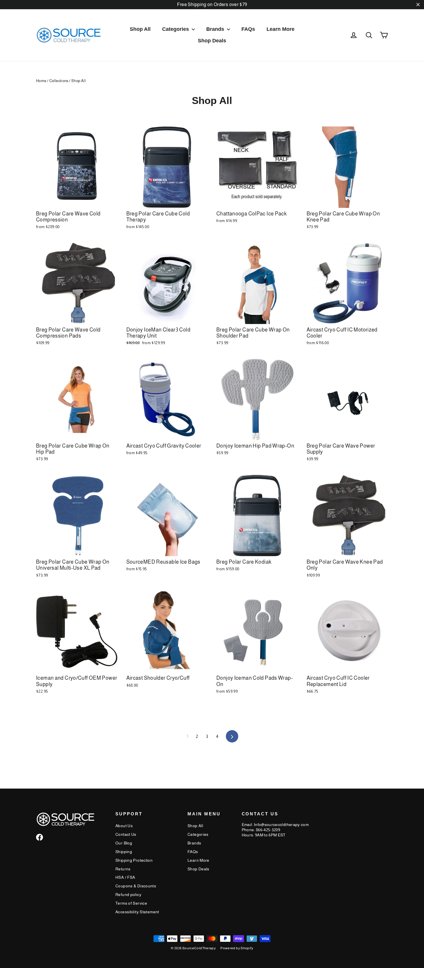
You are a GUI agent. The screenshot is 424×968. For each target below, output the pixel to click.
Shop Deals (212, 40)
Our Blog (123, 843)
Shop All (140, 29)
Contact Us (125, 834)
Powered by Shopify (236, 948)
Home (41, 81)
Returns (123, 869)
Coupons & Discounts (135, 886)
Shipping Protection (134, 860)
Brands (216, 29)
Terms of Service (131, 903)
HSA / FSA (125, 877)
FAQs (248, 29)
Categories (176, 29)
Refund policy (128, 894)
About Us (124, 825)
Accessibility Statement (137, 912)
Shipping (123, 851)
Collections (58, 81)
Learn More (280, 29)
